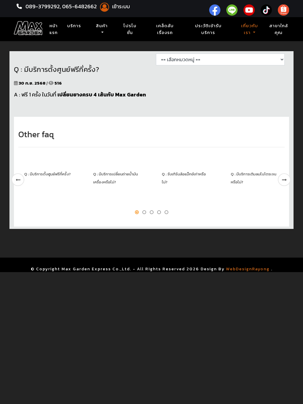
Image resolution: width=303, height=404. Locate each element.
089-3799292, (43, 6)
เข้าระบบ (120, 6)
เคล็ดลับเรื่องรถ (165, 29)
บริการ (74, 25)
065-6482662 (80, 6)
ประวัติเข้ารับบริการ (208, 29)
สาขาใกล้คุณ (278, 29)
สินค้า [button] (102, 25)
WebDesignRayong (248, 269)
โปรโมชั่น (129, 29)
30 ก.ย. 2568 (32, 83)
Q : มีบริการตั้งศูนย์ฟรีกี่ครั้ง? (47, 174)
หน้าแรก (54, 29)
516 (58, 83)
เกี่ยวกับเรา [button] (249, 29)
